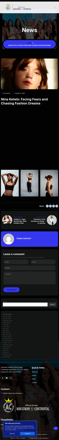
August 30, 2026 (20, 93)
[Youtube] (7, 378)
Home (29, 43)
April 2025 (6, 330)
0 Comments (6, 93)
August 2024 (6, 346)
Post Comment (11, 289)
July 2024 (6, 348)
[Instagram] (11, 378)
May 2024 (6, 350)
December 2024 (7, 338)
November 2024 (7, 340)
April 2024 (6, 352)
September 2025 (7, 320)
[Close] (35, 421)
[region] (20, 429)
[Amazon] (2, 378)
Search (5, 301)
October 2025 (7, 318)
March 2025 (6, 332)
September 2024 (8, 344)
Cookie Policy (20, 429)
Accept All (27, 433)
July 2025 (6, 324)
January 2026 (7, 316)
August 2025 (6, 322)
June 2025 (6, 326)
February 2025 (7, 334)
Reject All (12, 433)
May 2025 (6, 328)
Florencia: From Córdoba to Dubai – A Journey (38, 221)
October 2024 (7, 342)
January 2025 (7, 336)
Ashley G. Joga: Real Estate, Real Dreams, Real (20, 221)
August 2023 (6, 356)
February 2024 (7, 354)
